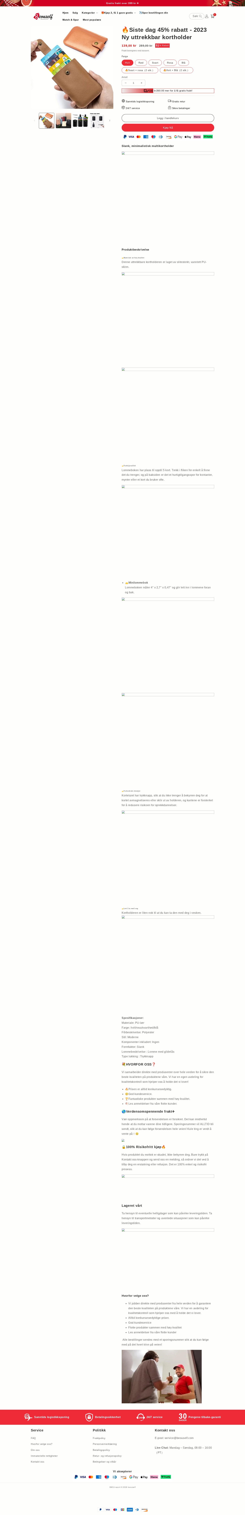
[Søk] (200, 16)
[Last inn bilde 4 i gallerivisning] (97, 120)
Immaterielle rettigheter (44, 1455)
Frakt (124, 50)
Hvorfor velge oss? (41, 1444)
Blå (184, 62)
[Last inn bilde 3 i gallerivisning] (80, 120)
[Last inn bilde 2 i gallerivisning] (63, 120)
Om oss (35, 1450)
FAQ (33, 1438)
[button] (89, 12)
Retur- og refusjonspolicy (107, 1455)
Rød (141, 62)
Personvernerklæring (105, 1444)
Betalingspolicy (101, 1450)
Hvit (127, 62)
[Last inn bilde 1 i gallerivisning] (46, 120)
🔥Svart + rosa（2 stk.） (140, 70)
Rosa (170, 62)
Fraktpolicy (99, 1438)
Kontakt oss (37, 1461)
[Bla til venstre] (34, 120)
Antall (125, 77)
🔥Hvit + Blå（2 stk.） (176, 70)
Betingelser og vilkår (104, 1461)
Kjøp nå (168, 128)
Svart (155, 62)
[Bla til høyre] (109, 120)
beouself (132, 1487)
